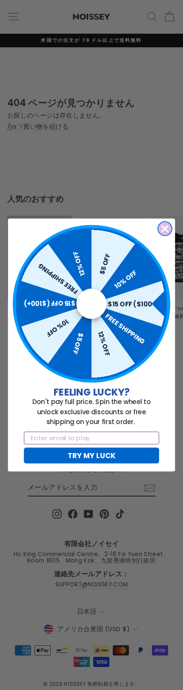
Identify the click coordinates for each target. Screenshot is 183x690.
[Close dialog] (165, 229)
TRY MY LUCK (91, 455)
